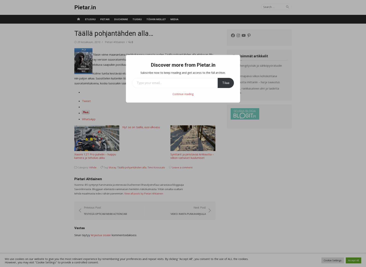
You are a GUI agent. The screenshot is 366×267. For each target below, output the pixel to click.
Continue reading (183, 94)
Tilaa (225, 83)
